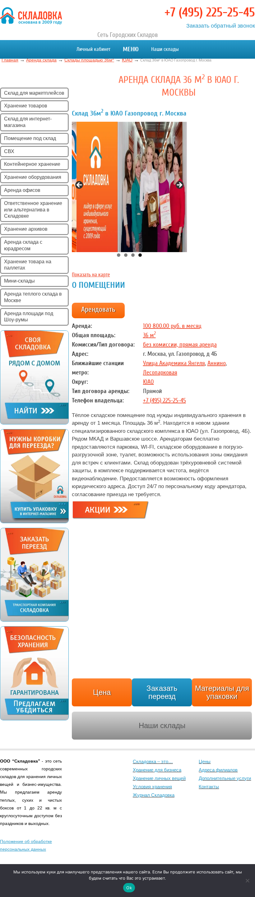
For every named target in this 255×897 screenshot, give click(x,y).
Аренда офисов (22, 190)
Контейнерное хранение (32, 164)
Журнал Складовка (153, 795)
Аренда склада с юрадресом (23, 245)
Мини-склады (19, 280)
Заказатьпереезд (162, 692)
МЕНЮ (131, 49)
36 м (149, 335)
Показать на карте (91, 275)
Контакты (209, 786)
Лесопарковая (160, 372)
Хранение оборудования (32, 177)
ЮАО (148, 381)
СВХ (9, 151)
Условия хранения (152, 786)
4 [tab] (140, 255)
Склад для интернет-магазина (28, 122)
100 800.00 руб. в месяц (172, 325)
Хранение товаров (25, 105)
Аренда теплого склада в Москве (33, 297)
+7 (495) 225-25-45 (210, 12)
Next (179, 185)
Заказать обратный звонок (220, 26)
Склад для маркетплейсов (34, 93)
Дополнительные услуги (225, 778)
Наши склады (165, 49)
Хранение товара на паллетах (27, 265)
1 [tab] (118, 255)
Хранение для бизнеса (157, 769)
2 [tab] (126, 255)
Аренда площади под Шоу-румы (28, 317)
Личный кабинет (93, 49)
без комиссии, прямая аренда (180, 344)
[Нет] (247, 880)
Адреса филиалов (218, 769)
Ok (129, 887)
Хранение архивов (26, 229)
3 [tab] (133, 255)
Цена (102, 692)
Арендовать (98, 309)
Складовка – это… (153, 761)
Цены (205, 761)
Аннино (216, 363)
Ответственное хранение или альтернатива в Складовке (33, 210)
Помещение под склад (30, 138)
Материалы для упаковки (222, 692)
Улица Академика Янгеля (174, 363)
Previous (79, 185)
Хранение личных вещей (159, 778)
